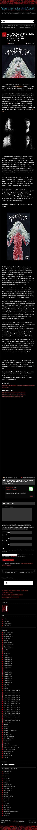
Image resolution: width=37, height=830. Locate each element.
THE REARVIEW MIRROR (10, 749)
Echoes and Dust (8, 784)
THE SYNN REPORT (8, 751)
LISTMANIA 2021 (8, 674)
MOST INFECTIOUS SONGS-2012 (12, 696)
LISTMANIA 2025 (8, 682)
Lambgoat (6, 792)
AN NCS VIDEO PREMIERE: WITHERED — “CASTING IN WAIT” (27, 26)
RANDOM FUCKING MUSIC (10, 730)
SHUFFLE (6, 742)
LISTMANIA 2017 (8, 667)
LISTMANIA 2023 (8, 678)
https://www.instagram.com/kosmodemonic (14, 394)
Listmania (6, 655)
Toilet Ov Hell (7, 809)
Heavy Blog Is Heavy (9, 788)
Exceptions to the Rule (9, 644)
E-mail (8, 538)
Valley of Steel (7, 815)
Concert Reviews (8, 642)
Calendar (6, 640)
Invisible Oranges (8, 790)
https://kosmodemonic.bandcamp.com (12, 396)
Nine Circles (7, 800)
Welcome (6, 757)
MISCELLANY (7, 686)
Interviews (6, 651)
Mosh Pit (6, 688)
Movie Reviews (7, 722)
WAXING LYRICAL (8, 755)
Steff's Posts (6, 744)
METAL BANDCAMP (8, 796)
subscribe (13, 556)
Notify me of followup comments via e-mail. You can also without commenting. (18, 555)
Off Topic (6, 724)
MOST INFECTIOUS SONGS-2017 (12, 705)
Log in (5, 619)
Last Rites (6, 794)
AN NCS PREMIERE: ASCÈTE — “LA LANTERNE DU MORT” (10, 26)
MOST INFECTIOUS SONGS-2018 (12, 707)
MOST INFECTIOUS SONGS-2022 (12, 715)
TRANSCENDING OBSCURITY (11, 811)
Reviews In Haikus (8, 734)
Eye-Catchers (7, 646)
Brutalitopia (6, 777)
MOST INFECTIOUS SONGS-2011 (12, 694)
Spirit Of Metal (7, 803)
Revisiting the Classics (9, 736)
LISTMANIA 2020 (8, 673)
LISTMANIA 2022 (8, 676)
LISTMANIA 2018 (8, 669)
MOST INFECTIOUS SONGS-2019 (12, 709)
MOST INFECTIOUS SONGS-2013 (12, 697)
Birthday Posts (7, 638)
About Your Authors (8, 632)
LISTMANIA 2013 (8, 659)
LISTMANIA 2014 (8, 661)
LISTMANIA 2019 (8, 671)
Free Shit (6, 649)
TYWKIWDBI (7, 813)
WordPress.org (7, 625)
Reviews (6, 732)
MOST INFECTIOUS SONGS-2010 (12, 692)
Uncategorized (7, 753)
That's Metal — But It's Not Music (11, 745)
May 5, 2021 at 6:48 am (11, 489)
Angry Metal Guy (8, 771)
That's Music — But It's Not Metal (11, 747)
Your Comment (9, 507)
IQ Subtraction (7, 653)
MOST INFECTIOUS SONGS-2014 (12, 699)
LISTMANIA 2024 (8, 680)
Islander (10, 477)
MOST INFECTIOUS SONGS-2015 (12, 701)
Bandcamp (6, 773)
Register (6, 618)
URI (9, 544)
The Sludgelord (7, 807)
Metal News (6, 684)
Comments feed (7, 623)
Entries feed (6, 621)
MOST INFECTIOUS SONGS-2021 (12, 713)
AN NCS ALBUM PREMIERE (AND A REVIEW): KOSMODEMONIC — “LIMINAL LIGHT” (20, 37)
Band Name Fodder (8, 636)
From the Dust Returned (9, 786)
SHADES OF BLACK (8, 738)
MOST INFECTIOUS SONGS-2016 (12, 703)
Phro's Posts (6, 726)
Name (8, 532)
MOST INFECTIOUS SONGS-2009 (12, 690)
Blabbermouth (7, 775)
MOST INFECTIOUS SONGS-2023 (12, 717)
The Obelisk (6, 805)
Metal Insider (7, 798)
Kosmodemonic (31, 477)
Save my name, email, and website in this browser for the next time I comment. (18, 550)
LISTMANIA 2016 (8, 665)
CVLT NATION (7, 779)
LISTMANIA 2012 (8, 657)
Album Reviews (7, 634)
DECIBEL (6, 782)
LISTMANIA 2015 (8, 663)
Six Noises (6, 802)
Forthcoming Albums (8, 648)
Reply (31, 496)
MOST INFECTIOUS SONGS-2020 (12, 711)
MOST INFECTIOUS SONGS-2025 (12, 721)
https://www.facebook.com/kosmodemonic (13, 392)
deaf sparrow (7, 780)
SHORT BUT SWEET (8, 740)
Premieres (11, 43)
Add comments (31, 43)
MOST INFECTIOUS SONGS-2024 (12, 719)
